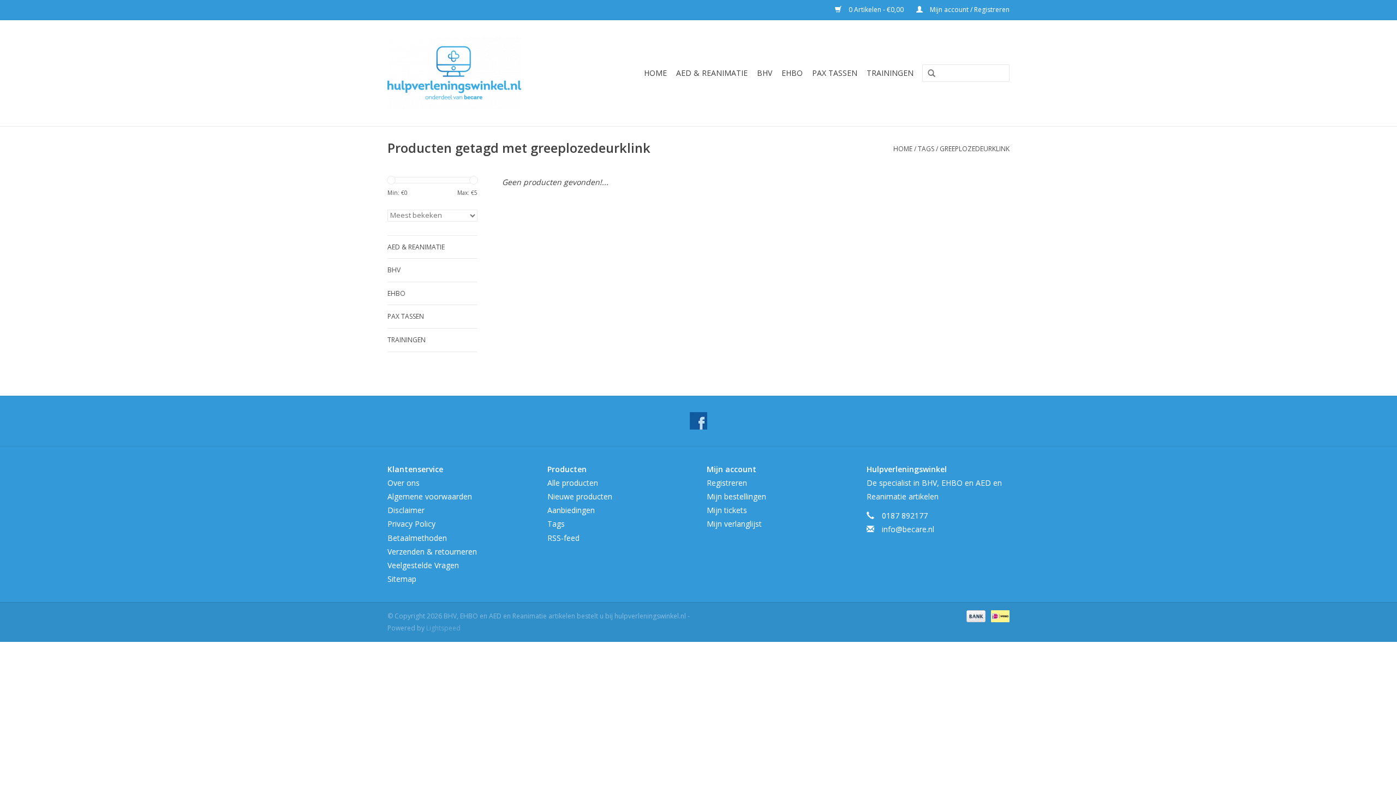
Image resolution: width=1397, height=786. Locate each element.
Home (655, 73)
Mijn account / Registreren (969, 9)
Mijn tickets (727, 510)
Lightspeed (443, 628)
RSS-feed (563, 538)
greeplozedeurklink (975, 148)
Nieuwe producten (579, 496)
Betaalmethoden (417, 538)
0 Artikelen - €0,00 (876, 9)
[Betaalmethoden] (975, 616)
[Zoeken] (927, 73)
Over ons (403, 483)
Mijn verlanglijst (734, 524)
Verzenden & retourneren (432, 551)
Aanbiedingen (571, 510)
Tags (926, 148)
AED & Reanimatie (712, 73)
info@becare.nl (908, 529)
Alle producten (572, 483)
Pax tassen (834, 73)
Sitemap (401, 579)
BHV (764, 73)
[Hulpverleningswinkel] (470, 73)
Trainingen (890, 73)
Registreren (727, 483)
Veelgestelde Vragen (423, 565)
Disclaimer (406, 510)
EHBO (792, 73)
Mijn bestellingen (736, 496)
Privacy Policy (411, 524)
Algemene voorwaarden (429, 496)
